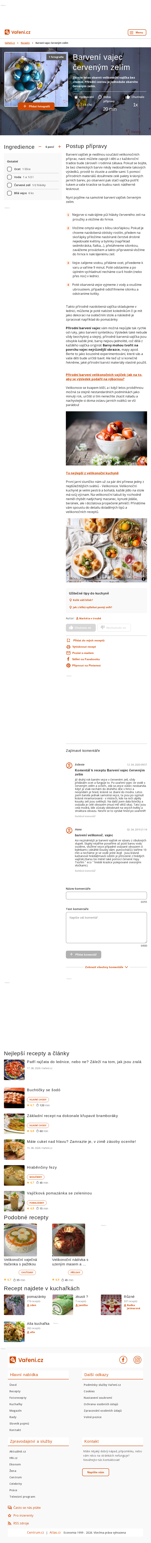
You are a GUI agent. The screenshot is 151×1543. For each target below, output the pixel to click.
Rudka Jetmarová (133, 1307)
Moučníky (35, 1176)
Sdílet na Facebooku (86, 659)
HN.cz (13, 1458)
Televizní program (22, 1496)
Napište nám (95, 1472)
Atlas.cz (55, 1532)
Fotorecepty (18, 1398)
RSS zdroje (21, 1523)
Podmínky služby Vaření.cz (102, 1385)
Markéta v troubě (90, 618)
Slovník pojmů (19, 1423)
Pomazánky (36, 1202)
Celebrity (15, 1484)
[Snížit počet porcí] (40, 147)
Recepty (25, 43)
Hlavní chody (37, 1099)
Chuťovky (27, 1272)
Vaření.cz (10, 43)
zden (33, 1305)
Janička (83, 1305)
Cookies (89, 1391)
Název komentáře (78, 888)
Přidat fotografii (39, 106)
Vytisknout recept (84, 646)
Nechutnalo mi (116, 627)
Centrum (15, 1477)
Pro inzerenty (23, 1515)
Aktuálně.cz (17, 1451)
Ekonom (15, 1464)
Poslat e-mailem (83, 652)
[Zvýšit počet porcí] (59, 147)
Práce (13, 1490)
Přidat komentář (86, 954)
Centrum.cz (35, 1532)
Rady (13, 1417)
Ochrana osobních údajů (101, 1404)
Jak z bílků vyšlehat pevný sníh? (92, 607)
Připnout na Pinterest (86, 665)
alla (32, 1332)
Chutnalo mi (83, 627)
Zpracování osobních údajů (103, 1410)
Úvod (13, 1385)
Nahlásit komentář (85, 816)
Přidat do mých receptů (89, 640)
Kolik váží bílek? (83, 600)
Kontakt (15, 1430)
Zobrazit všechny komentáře (104, 967)
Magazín (15, 1410)
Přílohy (75, 1272)
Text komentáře (77, 909)
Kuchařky (15, 1404)
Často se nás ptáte (27, 1507)
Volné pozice (92, 1417)
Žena (12, 1471)
